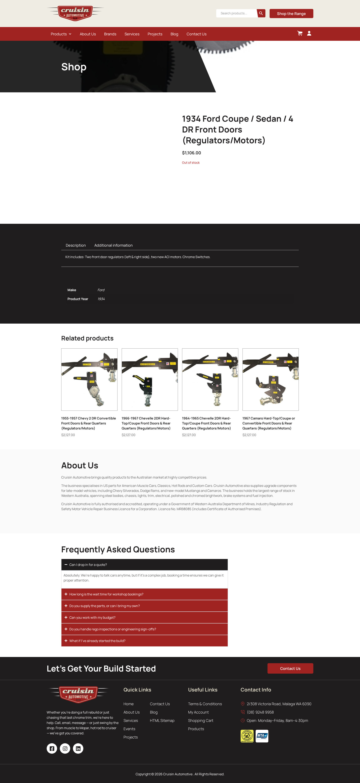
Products (59, 33)
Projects (155, 33)
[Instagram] (65, 748)
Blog (174, 33)
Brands (110, 33)
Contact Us (196, 33)
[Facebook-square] (52, 748)
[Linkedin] (78, 748)
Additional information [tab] (113, 245)
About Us (88, 33)
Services (132, 33)
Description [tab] (76, 245)
